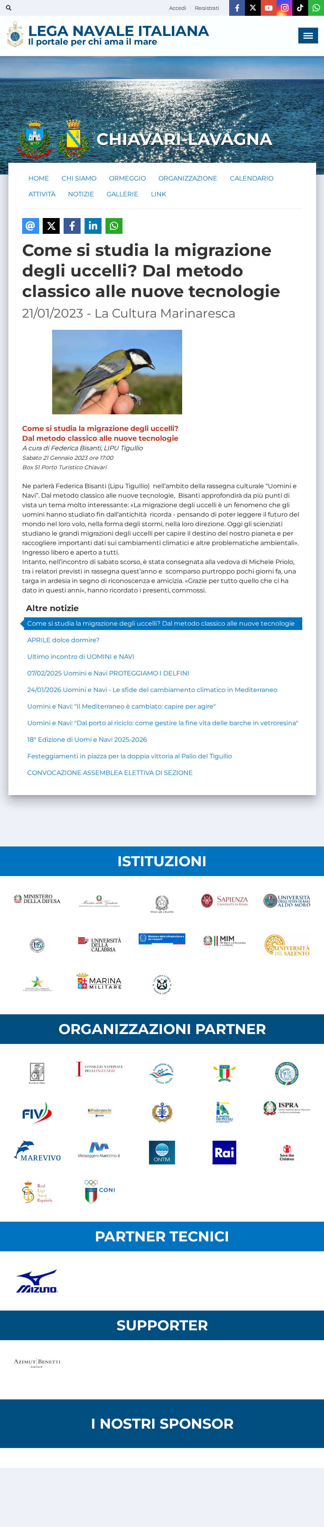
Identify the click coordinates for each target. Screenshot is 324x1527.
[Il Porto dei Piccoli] (224, 1113)
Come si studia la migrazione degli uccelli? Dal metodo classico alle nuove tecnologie (161, 623)
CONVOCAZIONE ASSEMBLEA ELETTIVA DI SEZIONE (110, 773)
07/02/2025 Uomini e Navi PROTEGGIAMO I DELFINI (108, 673)
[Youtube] (269, 8)
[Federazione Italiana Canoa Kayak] (162, 1073)
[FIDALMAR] (162, 1113)
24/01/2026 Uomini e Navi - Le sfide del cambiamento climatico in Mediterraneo (152, 690)
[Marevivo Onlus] (37, 1152)
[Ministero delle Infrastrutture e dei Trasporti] (162, 945)
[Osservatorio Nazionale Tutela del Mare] (162, 1152)
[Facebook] (237, 8)
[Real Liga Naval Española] (37, 1192)
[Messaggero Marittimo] (99, 1152)
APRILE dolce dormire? (63, 640)
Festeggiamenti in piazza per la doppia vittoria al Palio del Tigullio (129, 756)
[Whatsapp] (316, 8)
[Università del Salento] (287, 945)
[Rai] (224, 1152)
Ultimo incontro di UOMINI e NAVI (80, 656)
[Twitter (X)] (253, 8)
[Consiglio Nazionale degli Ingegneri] (99, 1073)
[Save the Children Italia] (287, 1152)
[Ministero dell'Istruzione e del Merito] (224, 945)
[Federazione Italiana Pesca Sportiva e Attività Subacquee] (287, 1073)
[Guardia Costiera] (162, 984)
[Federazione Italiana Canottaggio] (224, 1073)
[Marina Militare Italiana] (99, 984)
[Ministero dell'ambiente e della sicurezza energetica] (37, 984)
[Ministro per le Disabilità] (162, 905)
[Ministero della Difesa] (37, 905)
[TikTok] (300, 8)
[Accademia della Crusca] (37, 1073)
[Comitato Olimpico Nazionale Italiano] (99, 1192)
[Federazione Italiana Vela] (37, 1113)
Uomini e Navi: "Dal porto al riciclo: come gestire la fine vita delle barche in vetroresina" (162, 723)
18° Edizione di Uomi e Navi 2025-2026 (87, 739)
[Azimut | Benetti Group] (37, 1370)
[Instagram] (284, 8)
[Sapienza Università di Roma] (224, 905)
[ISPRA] (287, 1113)
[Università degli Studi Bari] (287, 905)
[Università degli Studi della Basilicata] (37, 945)
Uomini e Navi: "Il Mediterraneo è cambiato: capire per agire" (121, 706)
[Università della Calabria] (99, 945)
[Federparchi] (99, 1113)
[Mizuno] (37, 1281)
